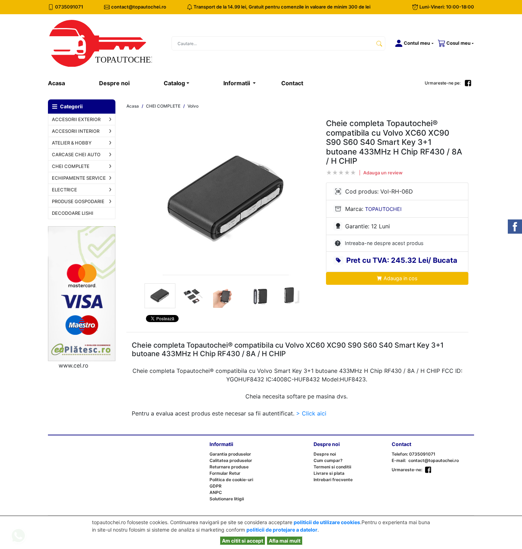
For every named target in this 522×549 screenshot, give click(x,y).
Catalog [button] (174, 83)
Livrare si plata (329, 473)
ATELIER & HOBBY (72, 143)
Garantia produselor (230, 454)
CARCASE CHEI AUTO (76, 154)
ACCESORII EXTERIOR (76, 119)
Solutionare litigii (227, 498)
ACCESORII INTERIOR (75, 131)
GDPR (216, 486)
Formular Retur (225, 473)
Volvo (193, 106)
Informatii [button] (237, 83)
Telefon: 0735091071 (413, 454)
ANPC (216, 492)
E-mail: (399, 460)
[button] (412, 43)
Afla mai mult (284, 541)
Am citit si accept (242, 541)
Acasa (65, 83)
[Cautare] (379, 43)
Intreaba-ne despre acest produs (384, 243)
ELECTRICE (64, 189)
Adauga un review (383, 172)
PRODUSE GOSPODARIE (78, 201)
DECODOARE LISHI (72, 213)
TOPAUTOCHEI (383, 209)
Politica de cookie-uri (231, 479)
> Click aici (311, 413)
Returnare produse (229, 466)
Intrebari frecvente (333, 479)
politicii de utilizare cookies (327, 522)
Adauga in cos (400, 278)
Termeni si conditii (332, 466)
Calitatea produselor (231, 460)
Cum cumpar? (328, 460)
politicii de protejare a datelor (281, 530)
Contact (292, 83)
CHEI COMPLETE (70, 166)
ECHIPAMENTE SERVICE (79, 178)
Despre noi (114, 83)
